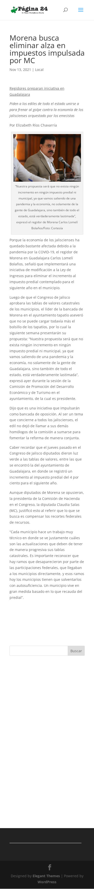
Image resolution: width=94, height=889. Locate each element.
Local (39, 69)
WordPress (47, 881)
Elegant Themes (46, 875)
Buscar (76, 650)
